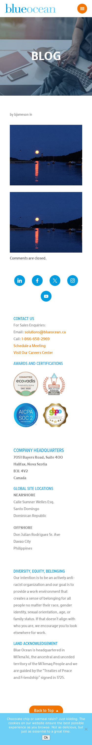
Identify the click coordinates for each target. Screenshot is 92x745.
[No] (85, 729)
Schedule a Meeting (29, 345)
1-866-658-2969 (36, 338)
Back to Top (44, 711)
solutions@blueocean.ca (45, 332)
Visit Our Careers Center (33, 352)
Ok (46, 737)
